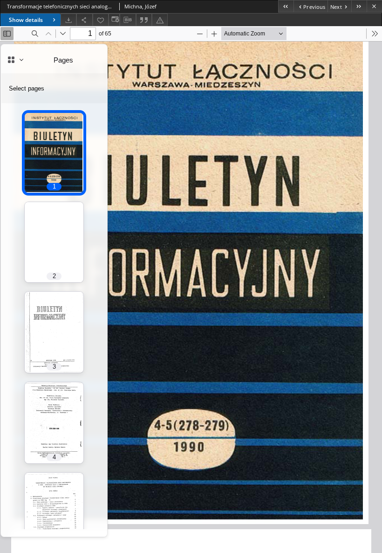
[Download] (68, 20)
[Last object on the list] (359, 6)
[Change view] (114, 20)
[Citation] (144, 20)
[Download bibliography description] (128, 20)
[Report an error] (160, 20)
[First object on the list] (285, 6)
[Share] (84, 20)
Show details (26, 20)
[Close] (374, 6)
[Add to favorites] (101, 20)
